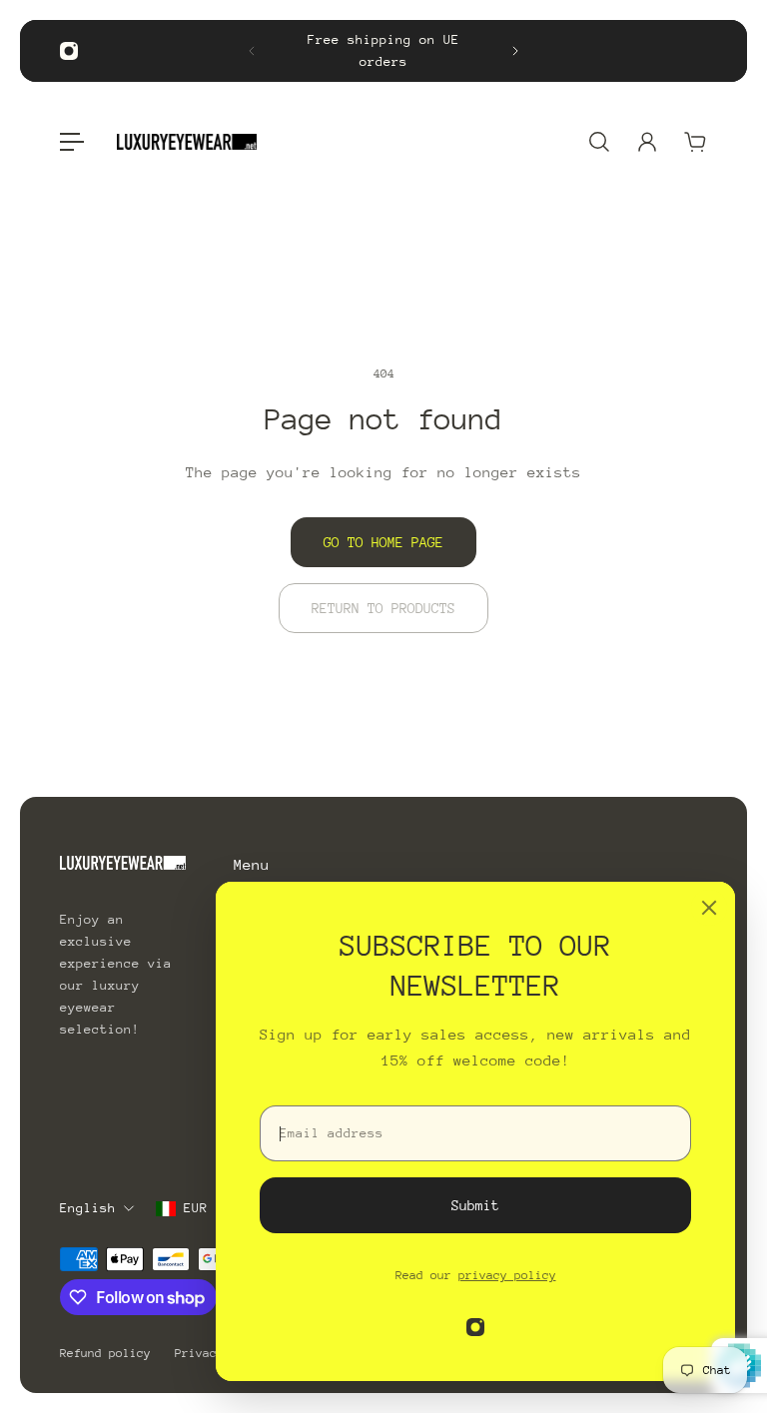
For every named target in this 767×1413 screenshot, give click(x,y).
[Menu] (72, 142)
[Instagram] (69, 51)
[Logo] (187, 142)
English (88, 1207)
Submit (475, 1205)
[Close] (709, 908)
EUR (196, 1207)
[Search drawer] (599, 142)
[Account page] (647, 142)
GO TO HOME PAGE (383, 542)
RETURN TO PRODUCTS (383, 608)
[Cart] (695, 142)
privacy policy (507, 1275)
